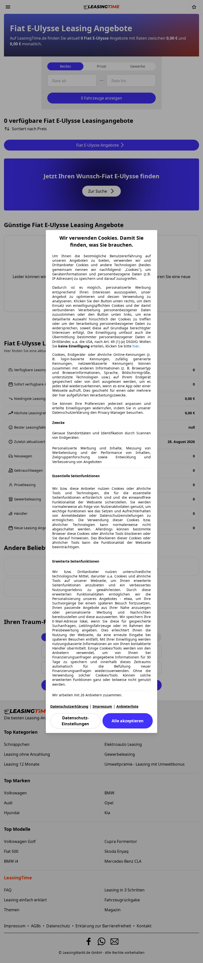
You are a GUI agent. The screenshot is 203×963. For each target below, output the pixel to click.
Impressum (102, 706)
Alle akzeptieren (128, 721)
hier (135, 346)
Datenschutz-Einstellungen (75, 721)
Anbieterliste (127, 706)
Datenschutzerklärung (69, 706)
